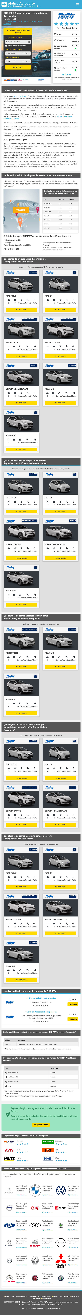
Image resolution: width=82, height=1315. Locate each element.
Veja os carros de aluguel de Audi (52, 1230)
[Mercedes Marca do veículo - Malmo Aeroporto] (9, 1190)
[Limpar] (29, 42)
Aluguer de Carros (22, 1296)
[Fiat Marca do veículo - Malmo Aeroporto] (35, 1278)
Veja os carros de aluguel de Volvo (26, 1212)
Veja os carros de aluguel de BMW (52, 1195)
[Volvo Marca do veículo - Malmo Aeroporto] (9, 1207)
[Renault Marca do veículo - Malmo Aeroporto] (35, 1260)
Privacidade (36, 1298)
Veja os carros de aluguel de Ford (26, 1230)
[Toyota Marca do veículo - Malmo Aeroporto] (61, 1208)
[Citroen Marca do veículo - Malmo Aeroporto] (9, 1278)
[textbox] (18, 42)
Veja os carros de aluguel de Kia (51, 1212)
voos (12, 1296)
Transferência (34, 1296)
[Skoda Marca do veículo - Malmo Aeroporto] (61, 1225)
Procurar (18, 67)
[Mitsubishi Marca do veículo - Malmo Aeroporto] (61, 1260)
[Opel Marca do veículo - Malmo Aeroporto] (9, 1260)
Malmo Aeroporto (24, 4)
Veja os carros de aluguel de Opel (26, 1265)
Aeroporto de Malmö (21, 96)
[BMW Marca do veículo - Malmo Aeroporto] (35, 1190)
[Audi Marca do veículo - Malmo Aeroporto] (35, 1225)
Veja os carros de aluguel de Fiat (52, 1282)
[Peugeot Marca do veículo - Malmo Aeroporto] (9, 1242)
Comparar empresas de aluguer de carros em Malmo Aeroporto (23, 22)
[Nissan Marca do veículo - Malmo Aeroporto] (61, 1243)
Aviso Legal (75, 1296)
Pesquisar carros (41, 1125)
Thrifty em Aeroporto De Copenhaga (41, 1012)
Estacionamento (46, 1296)
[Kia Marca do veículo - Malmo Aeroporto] (35, 1207)
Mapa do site (46, 1298)
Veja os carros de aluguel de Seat (52, 1247)
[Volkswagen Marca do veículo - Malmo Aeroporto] (61, 1190)
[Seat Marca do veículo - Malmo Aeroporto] (35, 1243)
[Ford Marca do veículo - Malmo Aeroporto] (9, 1225)
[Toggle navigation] (77, 4)
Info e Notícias (64, 1296)
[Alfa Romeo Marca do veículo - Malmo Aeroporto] (61, 1278)
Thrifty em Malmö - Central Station (41, 998)
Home (7, 1296)
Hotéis (55, 1296)
